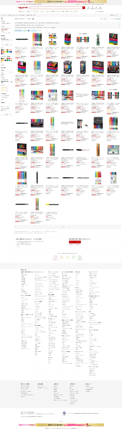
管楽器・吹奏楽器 (52, 301)
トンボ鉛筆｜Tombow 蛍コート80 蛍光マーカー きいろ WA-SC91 (52, 214)
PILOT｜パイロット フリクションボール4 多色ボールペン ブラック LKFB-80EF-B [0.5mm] (21, 132)
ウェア (90, 285)
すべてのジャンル (4, 15)
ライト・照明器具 (24, 293)
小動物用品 (78, 337)
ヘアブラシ (37, 328)
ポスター (50, 355)
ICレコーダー (37, 288)
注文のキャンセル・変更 (74, 391)
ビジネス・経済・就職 (52, 330)
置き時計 (90, 318)
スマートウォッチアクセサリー (54, 288)
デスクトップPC (38, 303)
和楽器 (50, 313)
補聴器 (36, 344)
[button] (1, 38)
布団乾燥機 (23, 281)
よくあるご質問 (84, 4)
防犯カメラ (78, 356)
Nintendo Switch (65, 296)
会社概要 (98, 4)
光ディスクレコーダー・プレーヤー (40, 281)
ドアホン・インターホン (80, 355)
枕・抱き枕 (91, 335)
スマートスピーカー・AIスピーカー (40, 297)
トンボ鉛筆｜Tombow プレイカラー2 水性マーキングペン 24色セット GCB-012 (21, 187)
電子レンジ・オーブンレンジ (26, 317)
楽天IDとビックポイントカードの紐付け (60, 400)
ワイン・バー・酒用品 (66, 290)
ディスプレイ (37, 308)
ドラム (50, 303)
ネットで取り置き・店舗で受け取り (27, 394)
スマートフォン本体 (52, 273)
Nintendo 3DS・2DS (65, 301)
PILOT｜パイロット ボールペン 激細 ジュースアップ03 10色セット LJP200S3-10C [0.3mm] (98, 132)
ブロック (77, 307)
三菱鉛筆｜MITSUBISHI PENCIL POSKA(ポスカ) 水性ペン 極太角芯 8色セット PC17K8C (21, 76)
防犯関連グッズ (92, 370)
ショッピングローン (24, 389)
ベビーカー (78, 323)
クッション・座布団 (92, 340)
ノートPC (36, 304)
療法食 (77, 349)
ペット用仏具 (78, 345)
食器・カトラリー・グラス (66, 277)
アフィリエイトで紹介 (73, 400)
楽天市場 (102, 4)
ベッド (90, 336)
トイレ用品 (91, 307)
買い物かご (56, 386)
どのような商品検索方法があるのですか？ (24, 242)
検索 (7, 44)
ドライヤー (42, 11)
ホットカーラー (37, 336)
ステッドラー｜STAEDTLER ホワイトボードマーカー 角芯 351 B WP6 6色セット (52, 105)
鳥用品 (77, 339)
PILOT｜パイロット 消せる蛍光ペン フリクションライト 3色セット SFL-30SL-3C (52, 132)
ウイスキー (78, 273)
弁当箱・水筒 (64, 283)
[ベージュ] (9, 50)
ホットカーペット (24, 300)
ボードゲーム (78, 302)
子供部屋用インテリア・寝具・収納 (95, 347)
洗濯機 (67, 11)
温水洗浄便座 (37, 346)
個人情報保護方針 (89, 389)
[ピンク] (11, 50)
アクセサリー (51, 306)
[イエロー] (5, 52)
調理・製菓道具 (65, 275)
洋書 (49, 348)
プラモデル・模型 (79, 294)
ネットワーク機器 (38, 314)
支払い (71, 387)
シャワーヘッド (37, 341)
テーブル (90, 341)
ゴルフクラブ (91, 278)
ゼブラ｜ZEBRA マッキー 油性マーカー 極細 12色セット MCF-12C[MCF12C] (82, 49)
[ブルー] (9, 52)
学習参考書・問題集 (52, 338)
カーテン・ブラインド (93, 351)
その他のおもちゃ (79, 309)
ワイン (77, 275)
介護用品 (63, 330)
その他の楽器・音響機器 (53, 316)
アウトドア (91, 290)
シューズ (90, 280)
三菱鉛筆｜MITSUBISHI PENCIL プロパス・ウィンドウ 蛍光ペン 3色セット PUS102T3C (36, 214)
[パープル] (2, 53)
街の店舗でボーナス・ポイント (43, 387)
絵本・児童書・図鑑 (52, 322)
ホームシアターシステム (39, 286)
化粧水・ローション (65, 339)
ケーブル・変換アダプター (53, 281)
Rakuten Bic (23, 8)
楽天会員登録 (101, 11)
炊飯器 (22, 319)
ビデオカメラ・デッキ (39, 284)
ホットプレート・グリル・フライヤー (27, 327)
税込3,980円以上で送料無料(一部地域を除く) (34, 4)
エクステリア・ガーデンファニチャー (81, 364)
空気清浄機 (53, 11)
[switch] (11, 81)
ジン (76, 277)
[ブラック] (2, 50)
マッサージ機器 (37, 343)
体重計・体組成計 (38, 351)
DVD (49, 362)
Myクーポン (56, 393)
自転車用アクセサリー (93, 277)
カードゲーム (78, 301)
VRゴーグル (51, 292)
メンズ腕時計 (91, 313)
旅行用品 (90, 327)
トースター (23, 322)
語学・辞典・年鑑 (52, 343)
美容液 (63, 342)
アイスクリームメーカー (25, 348)
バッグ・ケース (92, 282)
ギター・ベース (51, 304)
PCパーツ (36, 321)
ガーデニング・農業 (79, 361)
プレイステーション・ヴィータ (67, 306)
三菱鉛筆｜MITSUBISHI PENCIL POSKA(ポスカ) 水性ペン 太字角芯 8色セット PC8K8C (67, 132)
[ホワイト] (5, 50)
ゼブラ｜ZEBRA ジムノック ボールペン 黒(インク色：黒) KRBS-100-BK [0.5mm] (52, 187)
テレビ (71, 11)
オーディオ (37, 275)
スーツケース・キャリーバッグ (94, 324)
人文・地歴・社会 (52, 337)
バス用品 (90, 306)
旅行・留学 (50, 325)
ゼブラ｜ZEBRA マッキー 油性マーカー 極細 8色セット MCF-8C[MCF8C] (113, 105)
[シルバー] (2, 62)
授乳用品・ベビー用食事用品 (81, 321)
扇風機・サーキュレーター (25, 308)
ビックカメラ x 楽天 (21, 4)
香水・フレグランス (65, 349)
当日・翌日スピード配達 (25, 386)
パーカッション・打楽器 (53, 308)
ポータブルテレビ (38, 289)
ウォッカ (77, 282)
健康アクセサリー (65, 361)
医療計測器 (64, 331)
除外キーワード (3, 110)
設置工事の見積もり (24, 393)
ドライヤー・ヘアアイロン (39, 327)
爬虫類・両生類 (78, 342)
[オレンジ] (3, 52)
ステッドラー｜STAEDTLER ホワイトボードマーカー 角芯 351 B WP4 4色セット (113, 187)
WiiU (63, 311)
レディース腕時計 (92, 315)
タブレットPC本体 (52, 275)
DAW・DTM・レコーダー (53, 299)
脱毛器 (36, 334)
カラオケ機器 (51, 314)
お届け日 (2, 74)
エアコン (58, 11)
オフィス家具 (91, 362)
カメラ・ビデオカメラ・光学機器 (40, 277)
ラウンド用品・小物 (92, 283)
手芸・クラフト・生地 (93, 304)
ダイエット (64, 355)
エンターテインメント (52, 323)
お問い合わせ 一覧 (60, 428)
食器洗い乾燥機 (24, 342)
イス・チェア (91, 345)
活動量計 (36, 348)
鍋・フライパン (65, 273)
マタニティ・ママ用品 (79, 316)
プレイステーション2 (66, 309)
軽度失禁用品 (64, 333)
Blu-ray (50, 359)
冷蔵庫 (63, 11)
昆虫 (76, 344)
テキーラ (77, 285)
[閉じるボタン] (119, 23)
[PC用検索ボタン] (83, 7)
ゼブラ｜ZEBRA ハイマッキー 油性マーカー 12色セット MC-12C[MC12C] (52, 49)
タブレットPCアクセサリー (53, 279)
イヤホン (47, 11)
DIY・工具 (77, 353)
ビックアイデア (35, 11)
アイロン (22, 286)
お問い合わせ (72, 403)
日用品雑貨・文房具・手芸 (12, 15)
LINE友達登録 (72, 398)
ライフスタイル (51, 333)
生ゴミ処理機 (23, 347)
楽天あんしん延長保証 (25, 387)
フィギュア (78, 296)
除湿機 (22, 312)
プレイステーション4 (66, 299)
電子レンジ (76, 11)
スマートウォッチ (92, 320)
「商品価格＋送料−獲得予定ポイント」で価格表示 (22, 18)
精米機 (22, 320)
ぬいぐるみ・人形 (79, 289)
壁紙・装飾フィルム (92, 356)
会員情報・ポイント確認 (58, 394)
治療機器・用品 (65, 323)
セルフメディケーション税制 (26, 416)
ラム (76, 278)
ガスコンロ (23, 329)
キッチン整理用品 (65, 282)
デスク (90, 343)
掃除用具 (90, 301)
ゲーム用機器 (37, 319)
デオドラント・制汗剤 (66, 345)
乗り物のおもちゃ (79, 292)
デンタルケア (37, 338)
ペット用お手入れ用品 (79, 334)
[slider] (1, 40)
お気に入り (56, 387)
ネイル (63, 344)
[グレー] (3, 50)
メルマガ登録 (72, 396)
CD (49, 361)
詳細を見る (53, 27)
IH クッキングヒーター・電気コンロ (27, 338)
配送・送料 (72, 386)
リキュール (78, 280)
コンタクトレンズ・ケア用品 (67, 328)
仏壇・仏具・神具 (92, 375)
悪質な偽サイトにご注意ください (37, 416)
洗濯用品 (90, 302)
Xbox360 (63, 304)
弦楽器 (50, 311)
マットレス (91, 333)
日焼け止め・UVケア (65, 347)
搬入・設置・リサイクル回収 (26, 391)
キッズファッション (79, 313)
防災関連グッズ (78, 358)
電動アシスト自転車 (92, 275)
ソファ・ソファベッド (93, 338)
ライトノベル (51, 350)
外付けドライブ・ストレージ (40, 316)
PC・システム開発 (52, 347)
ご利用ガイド (78, 4)
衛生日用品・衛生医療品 (66, 325)
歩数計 (36, 349)
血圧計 (36, 353)
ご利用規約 (88, 391)
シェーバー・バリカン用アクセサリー (40, 333)
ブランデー (78, 283)
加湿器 (22, 310)
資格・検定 (50, 352)
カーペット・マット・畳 (93, 352)
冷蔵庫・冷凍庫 (24, 274)
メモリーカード (37, 291)
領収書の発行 (72, 394)
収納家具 (90, 349)
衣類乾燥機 (23, 279)
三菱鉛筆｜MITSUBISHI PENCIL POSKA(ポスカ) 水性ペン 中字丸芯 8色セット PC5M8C (98, 76)
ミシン (22, 288)
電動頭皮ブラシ (37, 339)
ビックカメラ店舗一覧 (91, 4)
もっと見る (18, 246)
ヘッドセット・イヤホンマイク (54, 284)
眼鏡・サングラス (92, 293)
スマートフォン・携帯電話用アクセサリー (54, 278)
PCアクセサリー (38, 306)
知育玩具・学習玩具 (79, 291)
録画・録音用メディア (39, 278)
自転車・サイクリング (93, 273)
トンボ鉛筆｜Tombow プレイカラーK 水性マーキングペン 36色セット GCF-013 (113, 132)
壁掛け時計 (91, 316)
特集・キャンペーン (41, 386)
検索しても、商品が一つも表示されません (24, 244)
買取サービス (23, 396)
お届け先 (2, 70)
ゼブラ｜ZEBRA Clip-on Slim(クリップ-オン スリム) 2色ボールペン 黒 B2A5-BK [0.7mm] (82, 187)
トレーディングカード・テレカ (81, 304)
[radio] (1, 21)
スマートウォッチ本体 (52, 286)
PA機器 (50, 298)
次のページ (70, 226)
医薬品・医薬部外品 (65, 321)
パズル (77, 299)
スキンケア (64, 337)
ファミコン (64, 316)
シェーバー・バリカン (39, 330)
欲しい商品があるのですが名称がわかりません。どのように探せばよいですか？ (30, 241)
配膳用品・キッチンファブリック (68, 285)
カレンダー (50, 332)
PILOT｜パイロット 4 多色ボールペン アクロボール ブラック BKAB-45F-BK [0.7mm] (21, 214)
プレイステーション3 (66, 307)
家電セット (29, 11)
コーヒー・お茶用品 (65, 288)
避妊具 (63, 326)
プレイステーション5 (66, 297)
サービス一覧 (53, 428)
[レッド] (2, 52)
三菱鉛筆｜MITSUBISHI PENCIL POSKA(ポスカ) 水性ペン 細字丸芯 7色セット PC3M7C (21, 159)
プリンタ (36, 309)
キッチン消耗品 (65, 280)
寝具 (90, 331)
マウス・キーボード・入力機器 (40, 318)
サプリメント (64, 353)
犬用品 (77, 332)
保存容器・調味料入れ (66, 278)
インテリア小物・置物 (93, 364)
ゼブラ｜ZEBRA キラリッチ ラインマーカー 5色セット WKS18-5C (21, 105)
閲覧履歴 (55, 389)
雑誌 (49, 335)
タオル (90, 309)
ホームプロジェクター (39, 283)
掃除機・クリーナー (24, 284)
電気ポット (23, 331)
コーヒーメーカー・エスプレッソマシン (27, 325)
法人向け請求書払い (57, 398)
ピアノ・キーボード (52, 296)
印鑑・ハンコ (91, 299)
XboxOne (63, 302)
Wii (62, 312)
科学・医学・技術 (52, 345)
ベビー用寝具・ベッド (79, 320)
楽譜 (49, 328)
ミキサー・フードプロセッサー (26, 336)
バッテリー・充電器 (52, 283)
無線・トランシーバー (39, 294)
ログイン (96, 11)
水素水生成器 (23, 345)
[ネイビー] (11, 52)
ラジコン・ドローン (79, 297)
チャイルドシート (79, 325)
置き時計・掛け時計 (92, 354)
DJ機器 (50, 309)
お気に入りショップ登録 (74, 393)
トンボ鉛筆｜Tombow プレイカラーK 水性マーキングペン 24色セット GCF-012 (36, 49)
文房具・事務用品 (92, 297)
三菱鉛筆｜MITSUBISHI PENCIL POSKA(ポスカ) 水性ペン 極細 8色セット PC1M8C (113, 76)
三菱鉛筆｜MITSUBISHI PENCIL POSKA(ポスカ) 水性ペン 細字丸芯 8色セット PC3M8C (113, 49)
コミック (50, 320)
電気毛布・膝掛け (24, 303)
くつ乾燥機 (23, 283)
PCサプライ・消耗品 (38, 313)
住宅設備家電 (23, 291)
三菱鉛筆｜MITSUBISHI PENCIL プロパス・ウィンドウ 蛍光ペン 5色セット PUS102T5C (52, 159)
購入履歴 (55, 391)
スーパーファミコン (65, 317)
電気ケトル (23, 332)
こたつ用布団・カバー (93, 361)
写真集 (50, 353)
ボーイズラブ (51, 342)
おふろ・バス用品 (79, 318)
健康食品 (63, 358)
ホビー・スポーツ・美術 (53, 327)
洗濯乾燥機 (23, 278)
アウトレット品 (92, 368)
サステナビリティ (67, 428)
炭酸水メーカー (24, 340)
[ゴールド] (11, 60)
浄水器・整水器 (24, 343)
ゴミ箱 (90, 359)
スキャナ (36, 311)
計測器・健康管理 (65, 356)
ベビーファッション (79, 315)
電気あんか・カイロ (24, 305)
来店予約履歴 (56, 396)
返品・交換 (72, 389)
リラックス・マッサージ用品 (67, 363)
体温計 (36, 354)
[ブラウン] (7, 50)
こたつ (22, 302)
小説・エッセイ (51, 340)
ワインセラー (23, 334)
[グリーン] (7, 52)
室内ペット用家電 (79, 347)
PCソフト (36, 323)
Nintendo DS (64, 314)
